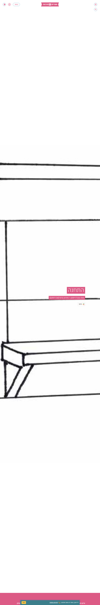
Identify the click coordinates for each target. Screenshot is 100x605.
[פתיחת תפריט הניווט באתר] (95, 4)
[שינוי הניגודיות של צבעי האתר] (4, 4)
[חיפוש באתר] (95, 9)
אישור (23, 602)
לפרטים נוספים (54, 603)
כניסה (16, 5)
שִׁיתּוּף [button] (80, 304)
